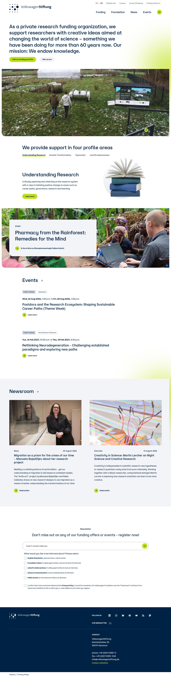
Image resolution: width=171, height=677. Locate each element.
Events (147, 12)
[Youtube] (136, 615)
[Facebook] (129, 615)
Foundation (118, 12)
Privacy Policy (68, 585)
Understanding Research (33, 155)
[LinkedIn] (109, 615)
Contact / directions (100, 663)
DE (97, 3)
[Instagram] (116, 615)
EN (101, 3)
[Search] (159, 12)
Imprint (12, 674)
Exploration (80, 155)
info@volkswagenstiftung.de (105, 659)
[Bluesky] (123, 615)
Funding (100, 12)
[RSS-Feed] (143, 615)
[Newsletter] (110, 623)
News (134, 12)
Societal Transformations (60, 155)
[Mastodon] (150, 615)
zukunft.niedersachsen (99, 155)
